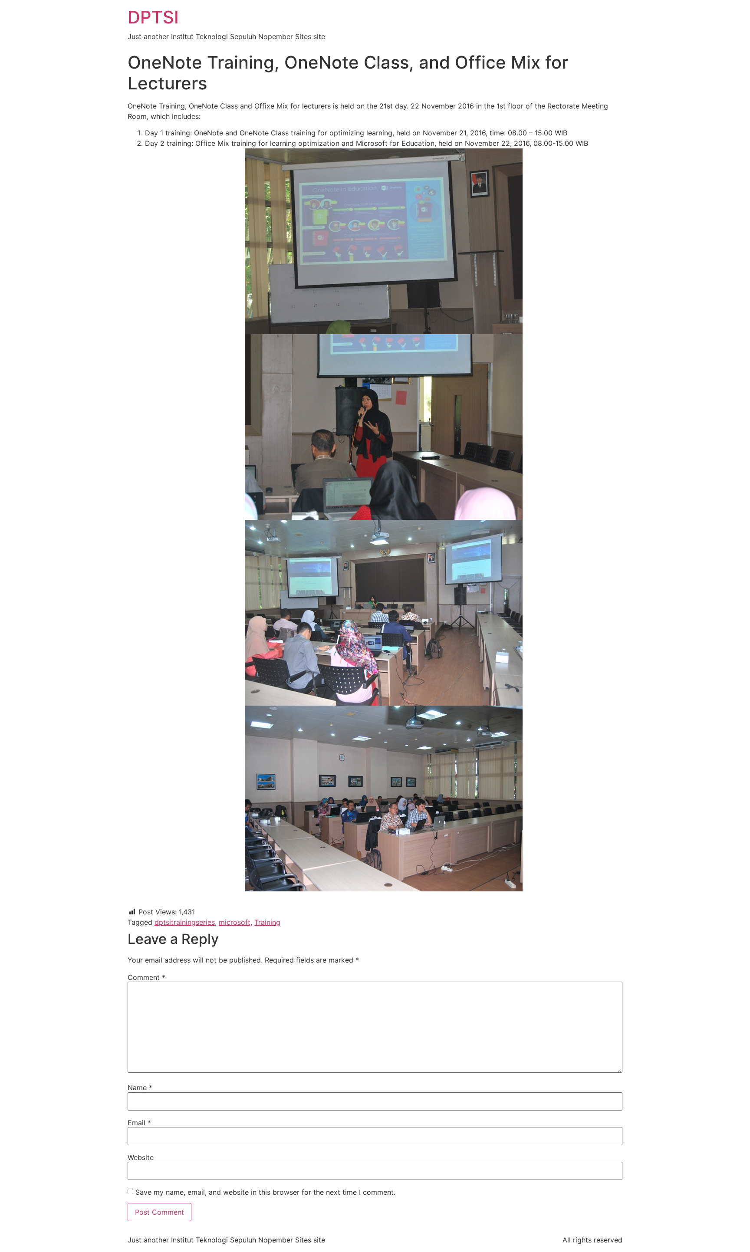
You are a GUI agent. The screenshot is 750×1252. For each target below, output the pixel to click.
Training (267, 922)
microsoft (234, 922)
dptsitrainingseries (185, 922)
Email (139, 1122)
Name (140, 1087)
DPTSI (153, 17)
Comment (146, 977)
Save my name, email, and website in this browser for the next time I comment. (265, 1192)
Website (141, 1157)
